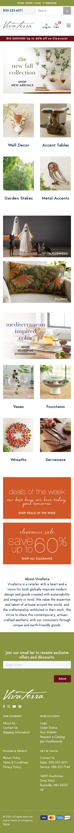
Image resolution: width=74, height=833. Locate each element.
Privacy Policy (12, 767)
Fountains (55, 406)
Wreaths (18, 460)
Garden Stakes (19, 198)
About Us (9, 723)
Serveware (56, 460)
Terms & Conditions (15, 762)
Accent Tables (55, 145)
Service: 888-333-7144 (55, 767)
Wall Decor (18, 145)
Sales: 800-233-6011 (54, 762)
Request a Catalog (52, 737)
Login (43, 723)
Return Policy (11, 758)
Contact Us (10, 728)
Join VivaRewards (51, 741)
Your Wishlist (48, 732)
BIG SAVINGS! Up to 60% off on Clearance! (37, 38)
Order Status (48, 728)
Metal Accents (55, 198)
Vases (18, 406)
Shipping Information (16, 732)
